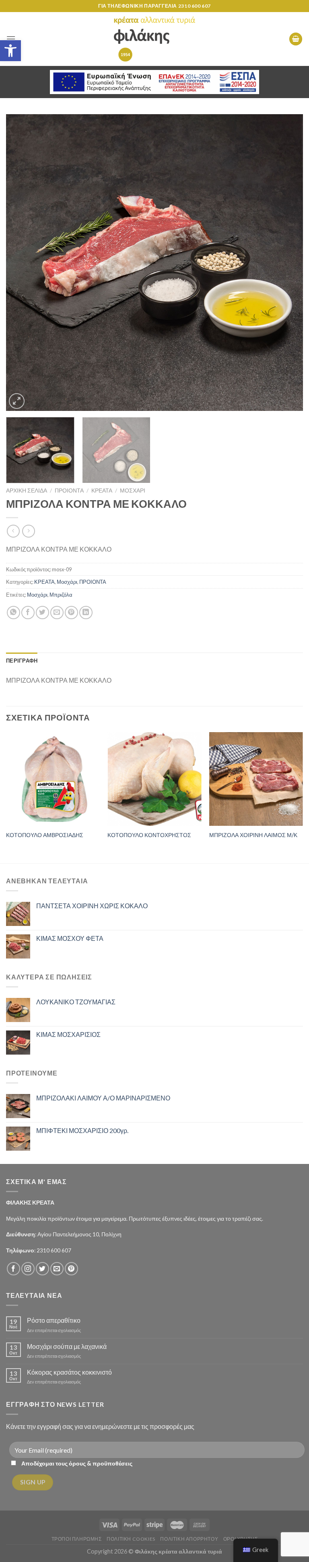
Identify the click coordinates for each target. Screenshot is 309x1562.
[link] (10, 50)
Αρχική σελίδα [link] (26, 490)
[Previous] (22, 262)
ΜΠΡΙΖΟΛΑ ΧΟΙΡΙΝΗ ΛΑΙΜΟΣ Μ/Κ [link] (253, 834)
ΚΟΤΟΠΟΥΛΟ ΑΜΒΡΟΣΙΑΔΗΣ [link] (44, 834)
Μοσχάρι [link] (132, 490)
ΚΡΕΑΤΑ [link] (101, 490)
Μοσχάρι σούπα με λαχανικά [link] (67, 1346)
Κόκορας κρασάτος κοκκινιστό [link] (69, 1372)
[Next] (287, 262)
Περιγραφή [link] (21, 660)
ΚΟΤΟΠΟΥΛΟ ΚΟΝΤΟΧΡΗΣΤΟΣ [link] (149, 834)
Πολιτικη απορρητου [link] (189, 1539)
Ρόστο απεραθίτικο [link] (53, 1320)
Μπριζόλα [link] (60, 594)
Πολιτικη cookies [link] (131, 1539)
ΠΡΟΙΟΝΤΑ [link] (69, 490)
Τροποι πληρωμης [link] (77, 1539)
